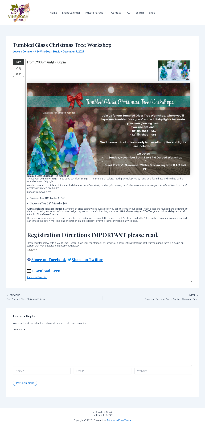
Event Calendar (71, 12)
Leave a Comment (23, 51)
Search (140, 12)
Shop (152, 12)
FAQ (128, 12)
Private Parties (94, 12)
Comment (19, 329)
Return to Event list (37, 277)
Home (53, 12)
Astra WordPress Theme (119, 420)
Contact (116, 12)
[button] (104, 12)
